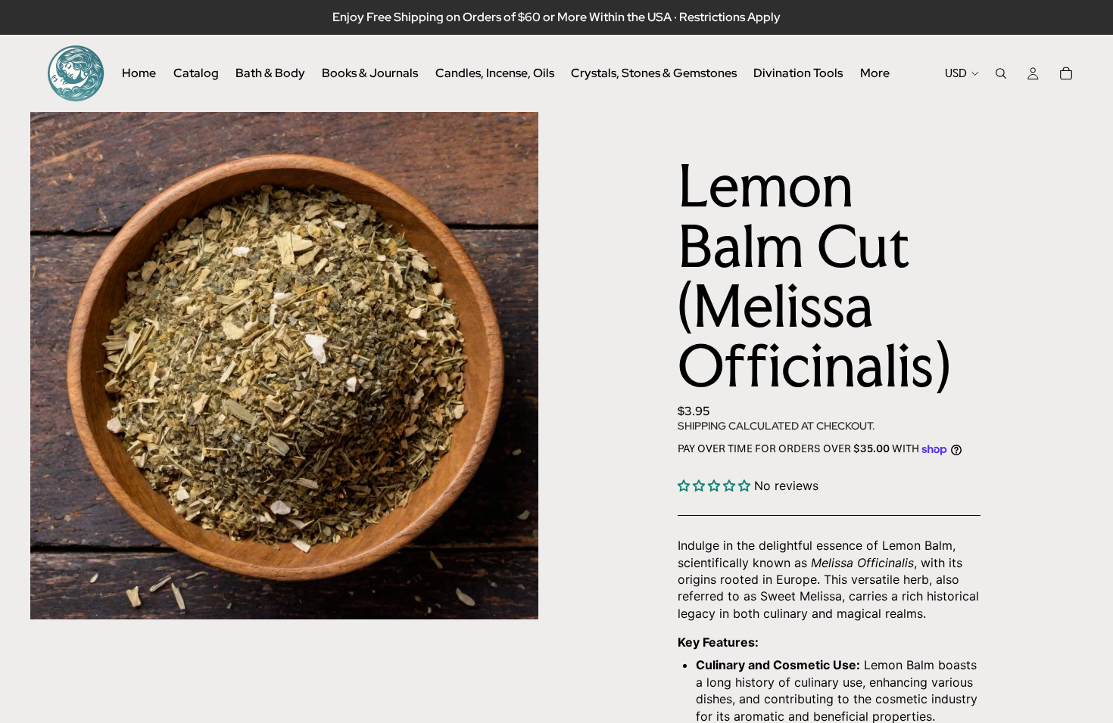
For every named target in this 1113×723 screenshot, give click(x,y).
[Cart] (1066, 73)
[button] (714, 485)
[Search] (1001, 73)
